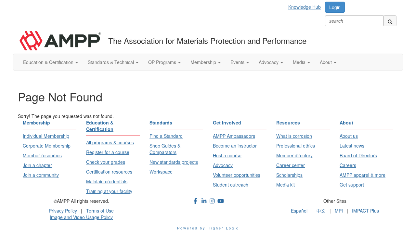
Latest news (352, 145)
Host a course (227, 155)
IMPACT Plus (365, 210)
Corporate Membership (47, 145)
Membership (203, 62)
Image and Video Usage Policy (81, 217)
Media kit (285, 184)
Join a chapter (37, 165)
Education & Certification (49, 62)
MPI (339, 210)
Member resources (42, 155)
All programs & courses (110, 142)
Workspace (161, 171)
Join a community (41, 175)
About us (349, 136)
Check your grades (105, 162)
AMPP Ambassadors (234, 136)
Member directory (294, 155)
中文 (321, 210)
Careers (348, 165)
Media (300, 62)
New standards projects (174, 162)
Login (335, 7)
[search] (390, 20)
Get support (352, 184)
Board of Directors (358, 155)
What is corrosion (294, 136)
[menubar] (306, 6)
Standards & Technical (111, 62)
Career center (290, 165)
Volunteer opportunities (236, 175)
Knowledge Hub (304, 7)
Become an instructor (235, 145)
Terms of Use (100, 210)
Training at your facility (109, 191)
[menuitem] (306, 6)
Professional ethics (295, 145)
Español (299, 210)
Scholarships (289, 175)
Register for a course (107, 152)
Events (238, 62)
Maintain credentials (106, 181)
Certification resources (109, 171)
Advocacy (269, 62)
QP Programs (162, 62)
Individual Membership (46, 136)
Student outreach (230, 184)
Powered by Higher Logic (208, 227)
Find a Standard (166, 136)
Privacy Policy (63, 210)
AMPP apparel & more (362, 175)
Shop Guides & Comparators (165, 148)
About (326, 62)
